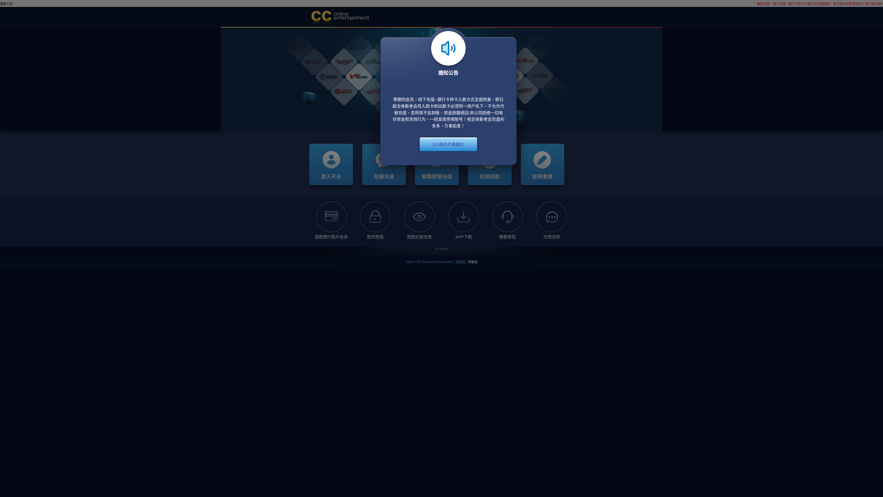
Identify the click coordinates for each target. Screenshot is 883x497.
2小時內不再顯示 (448, 144)
